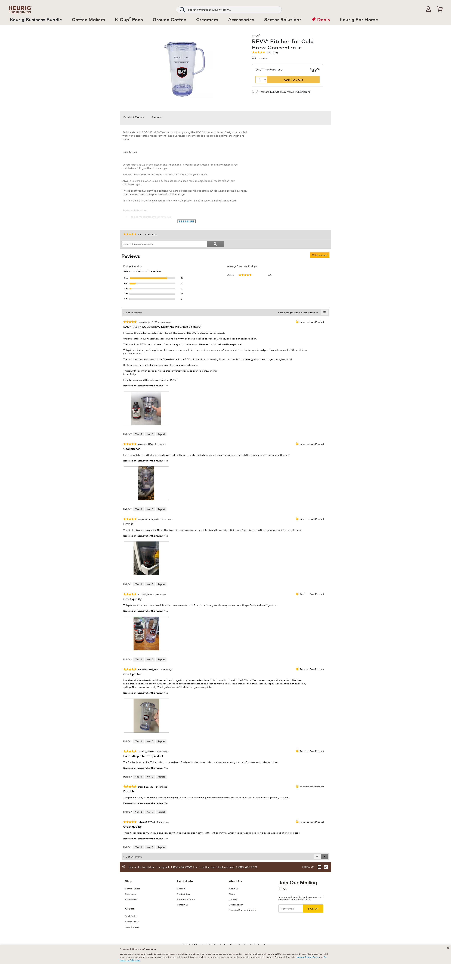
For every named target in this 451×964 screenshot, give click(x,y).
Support (181, 888)
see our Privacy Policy (308, 956)
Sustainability (236, 904)
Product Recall (184, 893)
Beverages (130, 893)
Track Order (131, 915)
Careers (233, 899)
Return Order (131, 921)
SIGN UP (313, 908)
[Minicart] (440, 9)
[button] (428, 9)
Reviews (157, 117)
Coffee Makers (132, 888)
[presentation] (146, 408)
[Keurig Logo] (20, 9)
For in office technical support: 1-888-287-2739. (225, 867)
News (232, 893)
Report (161, 434)
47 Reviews (152, 234)
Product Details (134, 117)
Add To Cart (293, 79)
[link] (258, 52)
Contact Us (182, 904)
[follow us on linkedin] (326, 867)
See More (186, 221)
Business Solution (186, 899)
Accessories (131, 899)
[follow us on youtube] (319, 867)
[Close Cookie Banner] (448, 948)
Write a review (260, 58)
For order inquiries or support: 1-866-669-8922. (161, 867)
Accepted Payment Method (242, 909)
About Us (233, 888)
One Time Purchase (268, 69)
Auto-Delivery (132, 926)
